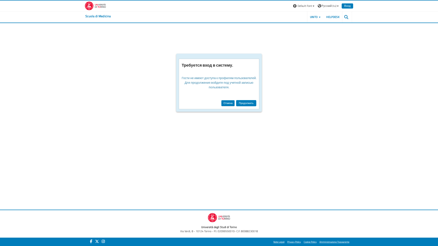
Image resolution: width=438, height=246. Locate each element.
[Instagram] (103, 241)
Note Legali (279, 242)
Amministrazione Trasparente (334, 242)
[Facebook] (91, 241)
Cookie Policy (310, 242)
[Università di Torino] (95, 5)
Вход (347, 6)
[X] (97, 241)
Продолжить (246, 103)
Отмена (228, 103)
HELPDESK (332, 17)
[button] (304, 6)
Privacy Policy (294, 242)
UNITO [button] (314, 17)
